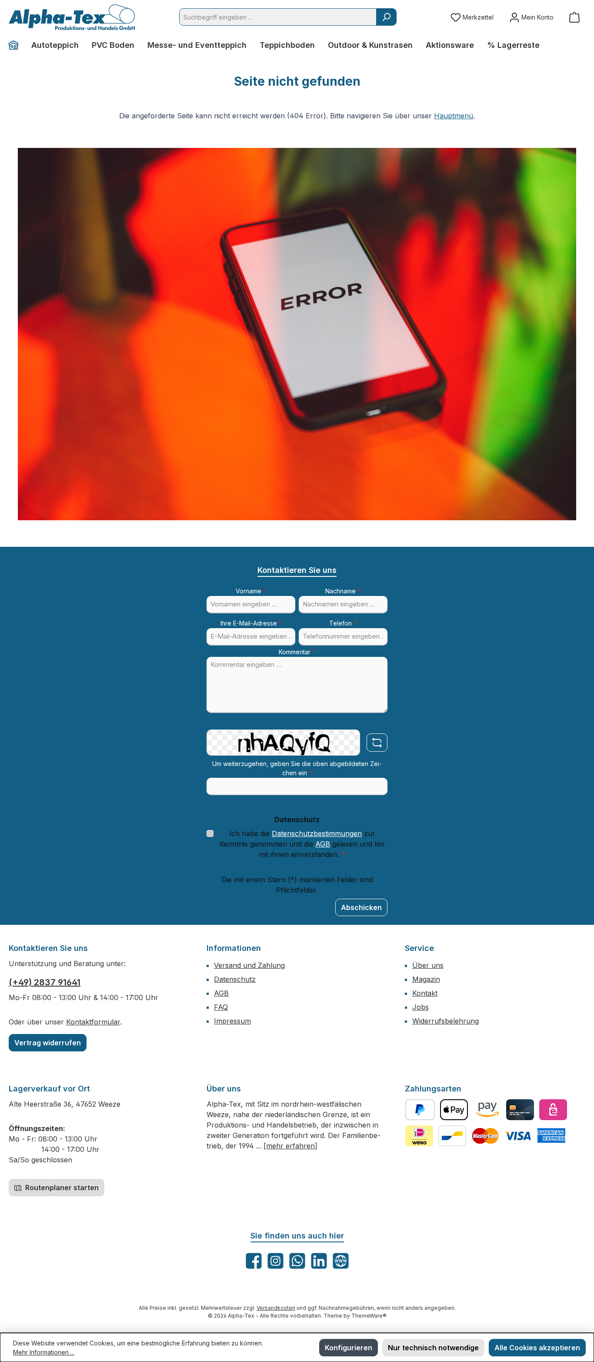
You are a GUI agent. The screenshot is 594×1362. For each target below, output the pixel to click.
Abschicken (361, 907)
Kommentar (297, 652)
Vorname (251, 591)
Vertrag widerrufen (47, 1042)
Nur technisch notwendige (433, 1347)
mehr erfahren (290, 1145)
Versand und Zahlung (249, 965)
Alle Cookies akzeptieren (537, 1347)
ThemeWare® (369, 1315)
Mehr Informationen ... (43, 1352)
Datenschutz (235, 979)
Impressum (232, 1021)
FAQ (221, 1007)
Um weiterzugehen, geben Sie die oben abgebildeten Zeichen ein (297, 768)
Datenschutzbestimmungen (317, 833)
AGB (322, 844)
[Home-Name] (17, 45)
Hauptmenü (453, 115)
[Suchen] (386, 17)
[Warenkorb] (574, 17)
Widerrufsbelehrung (445, 1021)
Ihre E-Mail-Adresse (251, 623)
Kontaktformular (93, 1021)
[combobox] (278, 17)
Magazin (426, 979)
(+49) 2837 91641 (44, 982)
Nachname (342, 591)
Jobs (420, 1007)
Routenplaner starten (61, 1187)
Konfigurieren (348, 1347)
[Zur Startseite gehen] (72, 17)
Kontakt (424, 993)
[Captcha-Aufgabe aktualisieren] (377, 742)
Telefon (343, 623)
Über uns (428, 965)
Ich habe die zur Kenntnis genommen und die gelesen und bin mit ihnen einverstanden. (302, 844)
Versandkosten (276, 1308)
